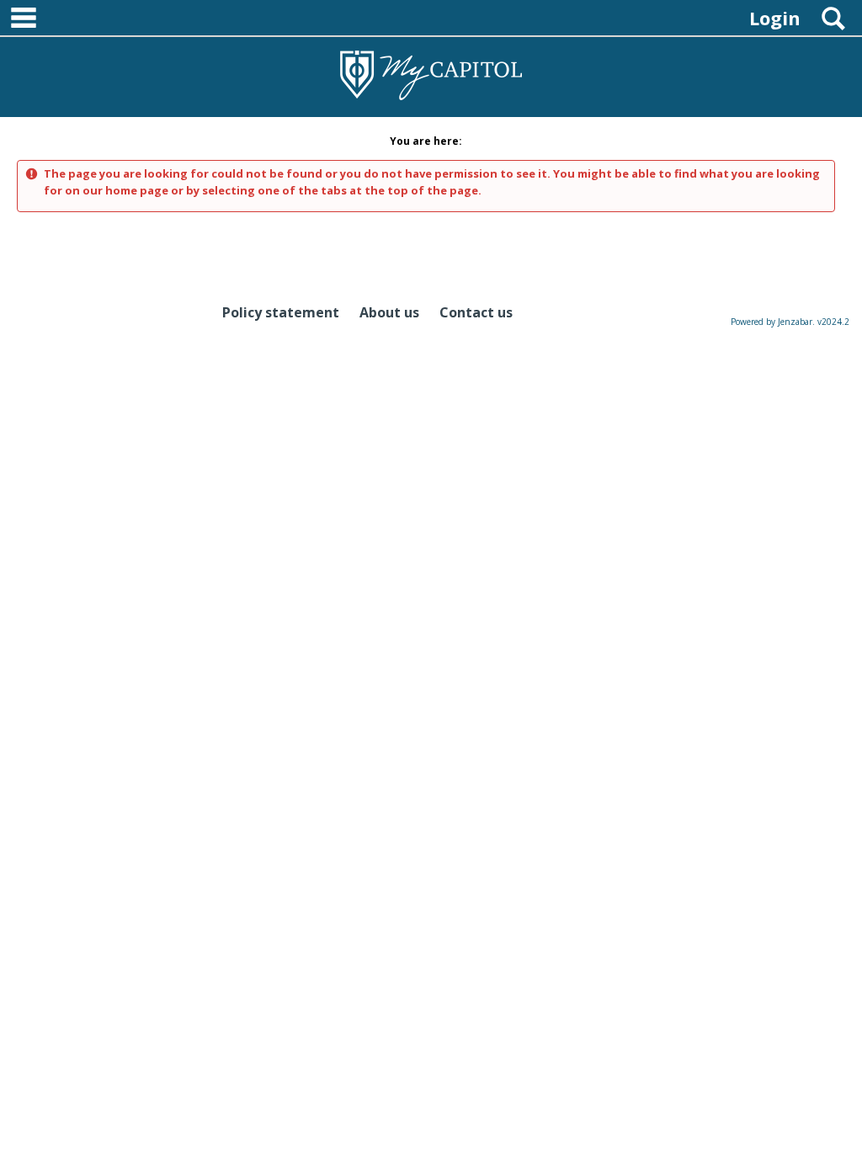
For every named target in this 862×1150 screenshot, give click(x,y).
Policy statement (280, 312)
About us (389, 312)
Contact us (476, 312)
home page (136, 190)
